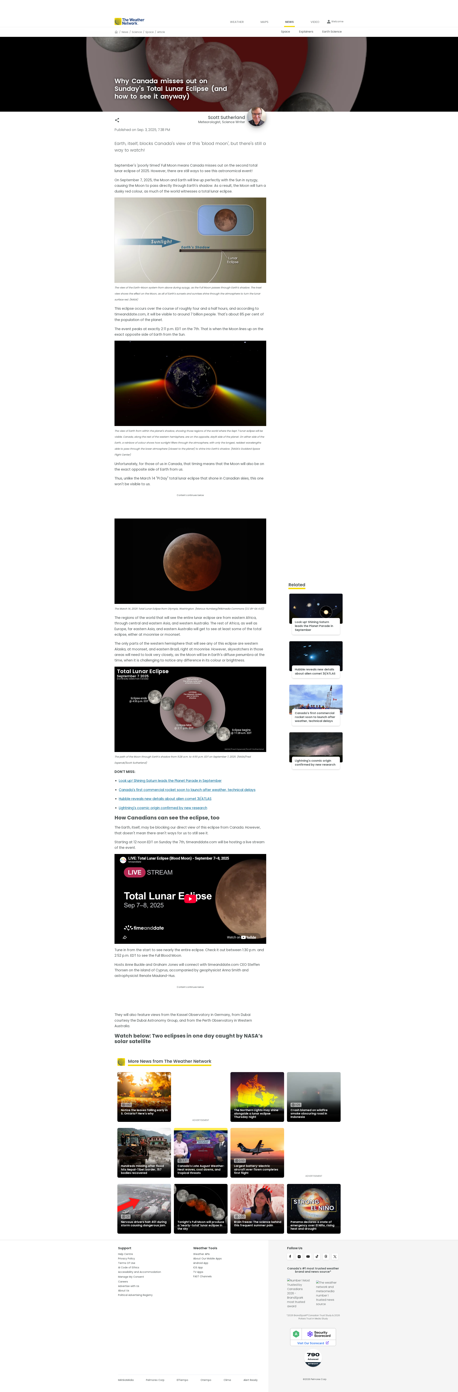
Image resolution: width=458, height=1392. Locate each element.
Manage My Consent (131, 1276)
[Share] (117, 120)
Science (137, 32)
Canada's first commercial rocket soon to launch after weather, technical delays (187, 789)
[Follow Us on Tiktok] (317, 1256)
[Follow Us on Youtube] (308, 1256)
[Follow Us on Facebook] (290, 1256)
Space (149, 32)
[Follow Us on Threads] (325, 1256)
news (125, 32)
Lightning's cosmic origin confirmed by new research (163, 807)
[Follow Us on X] (334, 1256)
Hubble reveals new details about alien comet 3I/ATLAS (165, 798)
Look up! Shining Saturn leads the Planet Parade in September (170, 780)
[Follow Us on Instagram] (299, 1256)
